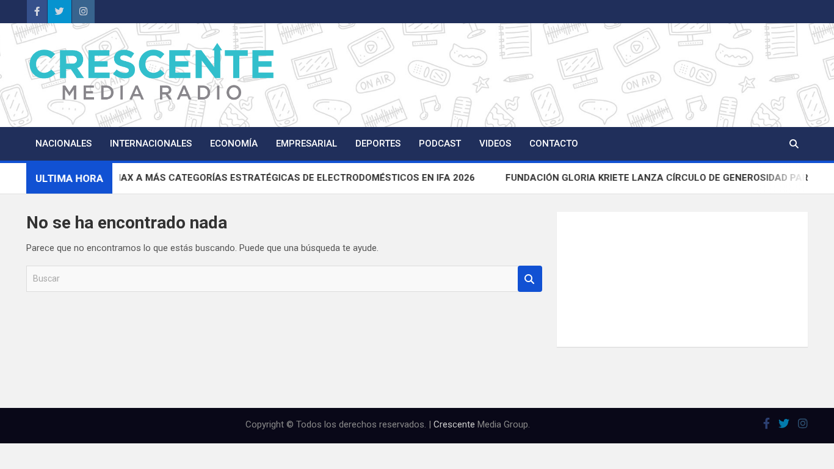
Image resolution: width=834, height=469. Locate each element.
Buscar (530, 279)
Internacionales (151, 143)
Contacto (553, 143)
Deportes (378, 143)
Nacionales (63, 143)
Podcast (440, 143)
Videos (495, 143)
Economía (234, 143)
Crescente (454, 424)
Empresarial (306, 143)
